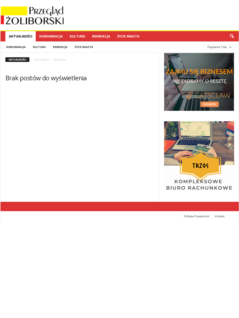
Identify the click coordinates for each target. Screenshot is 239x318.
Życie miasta (128, 36)
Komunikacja (51, 36)
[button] (232, 36)
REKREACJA (101, 36)
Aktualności (20, 36)
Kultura (77, 36)
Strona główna (41, 59)
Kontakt (220, 216)
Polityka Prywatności (197, 216)
